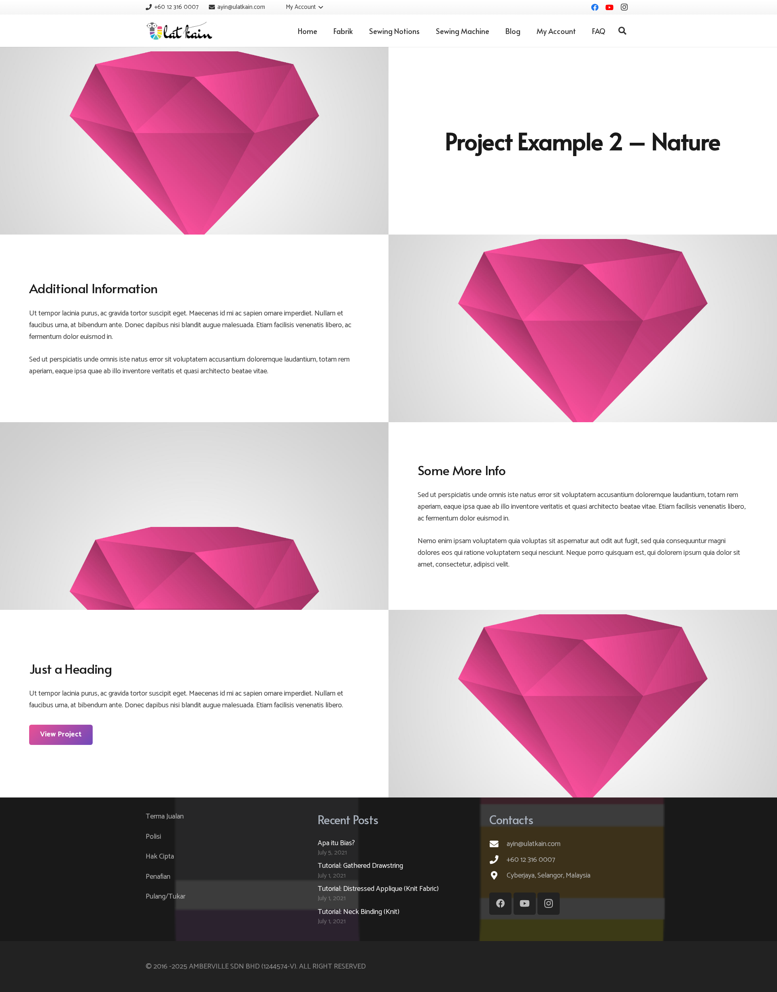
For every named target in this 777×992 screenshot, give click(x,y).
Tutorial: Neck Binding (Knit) (358, 912)
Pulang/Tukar (165, 896)
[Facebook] (595, 7)
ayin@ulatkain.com (533, 844)
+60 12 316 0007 (531, 860)
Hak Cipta (160, 856)
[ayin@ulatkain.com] (498, 844)
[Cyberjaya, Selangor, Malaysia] (498, 875)
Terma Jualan (165, 816)
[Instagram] (624, 7)
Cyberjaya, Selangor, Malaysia (548, 875)
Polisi (153, 837)
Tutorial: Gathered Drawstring (360, 866)
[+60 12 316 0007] (498, 859)
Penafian (158, 877)
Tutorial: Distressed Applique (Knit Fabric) (378, 889)
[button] (299, 7)
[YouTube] (609, 7)
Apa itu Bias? (336, 843)
